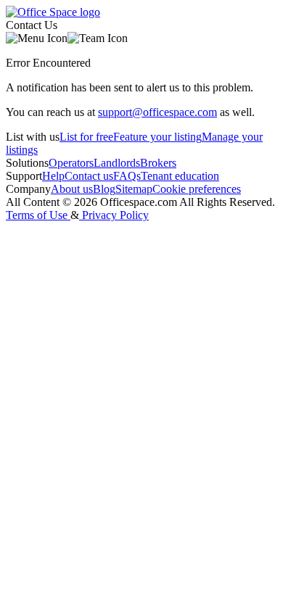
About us (72, 189)
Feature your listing (157, 137)
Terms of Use (36, 215)
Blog (104, 189)
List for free (86, 137)
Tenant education (180, 176)
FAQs (127, 176)
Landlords (117, 163)
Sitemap (133, 189)
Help (53, 176)
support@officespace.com (157, 112)
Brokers (158, 163)
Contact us (89, 176)
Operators (71, 163)
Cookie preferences (196, 189)
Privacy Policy (115, 215)
